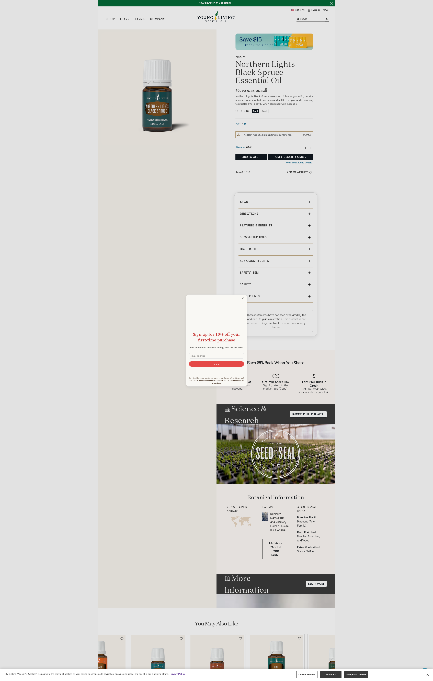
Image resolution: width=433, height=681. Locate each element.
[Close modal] (242, 298)
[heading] (216, 337)
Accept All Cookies (356, 674)
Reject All (331, 674)
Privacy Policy (177, 674)
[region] (216, 675)
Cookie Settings (307, 674)
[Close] (427, 674)
